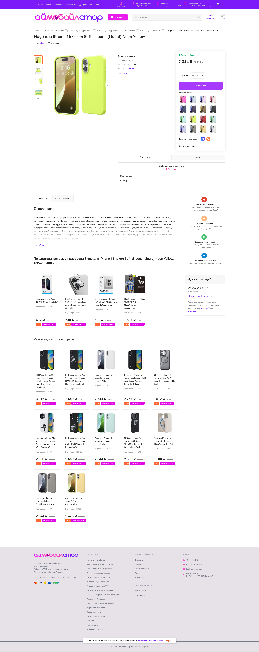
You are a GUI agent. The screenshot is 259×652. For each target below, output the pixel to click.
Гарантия (138, 573)
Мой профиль (140, 590)
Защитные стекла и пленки (98, 573)
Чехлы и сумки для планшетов (100, 564)
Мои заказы (140, 595)
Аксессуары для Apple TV (97, 586)
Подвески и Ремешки (96, 599)
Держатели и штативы (96, 608)
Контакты (139, 577)
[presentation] (53, 85)
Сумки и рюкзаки (94, 612)
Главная (37, 31)
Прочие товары (93, 625)
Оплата (138, 564)
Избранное (56, 43)
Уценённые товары (95, 629)
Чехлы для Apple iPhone (81, 31)
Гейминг (90, 621)
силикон (130, 69)
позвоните (192, 311)
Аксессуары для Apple (96, 616)
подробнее (39, 245)
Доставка (139, 560)
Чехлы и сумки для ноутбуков (99, 569)
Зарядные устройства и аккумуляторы (103, 595)
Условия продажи (69, 577)
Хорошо (169, 640)
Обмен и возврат (142, 569)
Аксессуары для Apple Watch (98, 582)
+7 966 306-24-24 (143, 3)
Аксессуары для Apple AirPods (99, 577)
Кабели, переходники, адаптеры (100, 590)
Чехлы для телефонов (54, 31)
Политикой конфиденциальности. (150, 640)
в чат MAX (205, 308)
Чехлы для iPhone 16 (151, 31)
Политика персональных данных (46, 577)
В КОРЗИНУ (200, 86)
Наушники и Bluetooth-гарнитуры (100, 603)
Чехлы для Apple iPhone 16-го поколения (117, 31)
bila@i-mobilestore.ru (200, 296)
